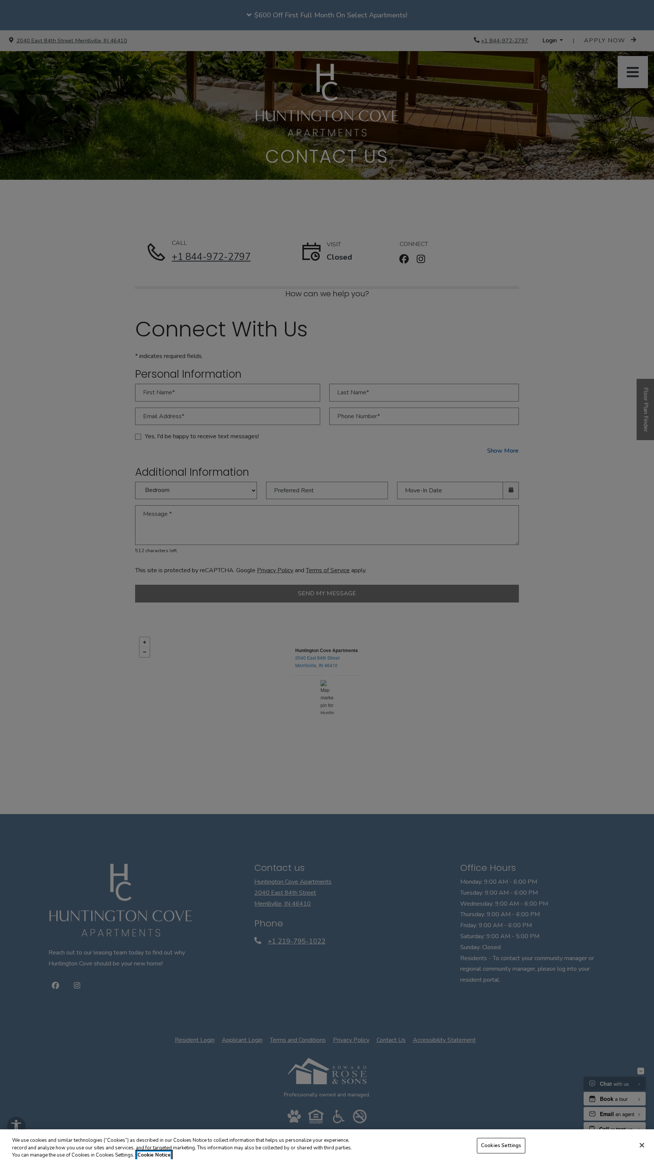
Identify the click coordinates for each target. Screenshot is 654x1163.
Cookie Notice (154, 1155)
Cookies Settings (501, 1145)
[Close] (642, 1145)
